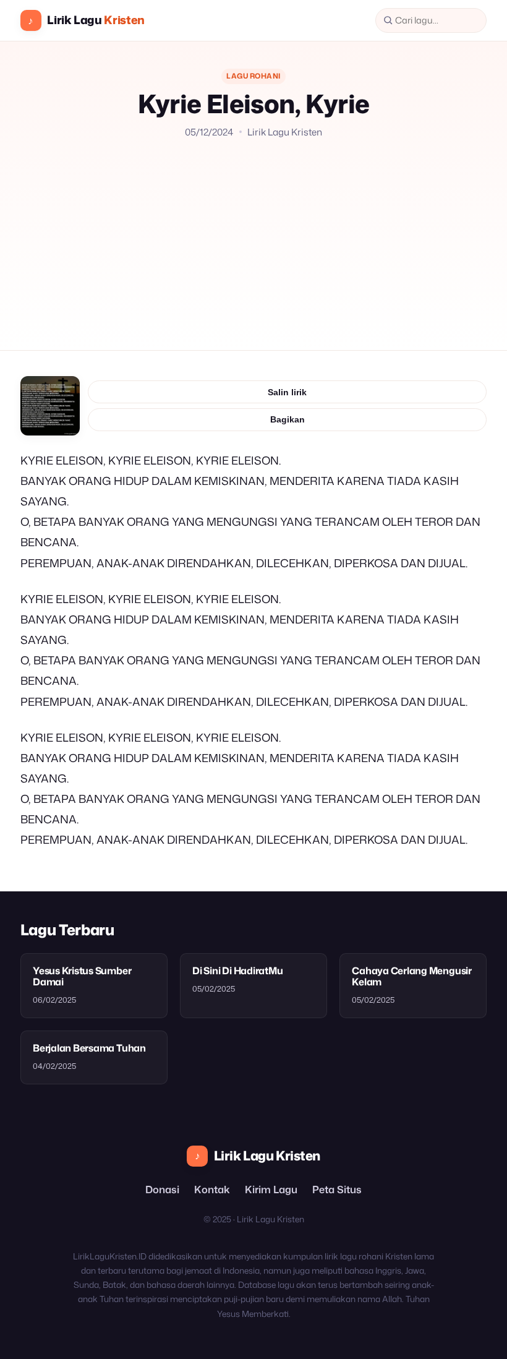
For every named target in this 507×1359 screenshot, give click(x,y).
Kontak (212, 1189)
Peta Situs (337, 1189)
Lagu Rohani (253, 76)
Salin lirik (287, 392)
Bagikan (287, 419)
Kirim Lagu (271, 1189)
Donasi (162, 1189)
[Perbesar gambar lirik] (50, 405)
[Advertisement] (253, 232)
